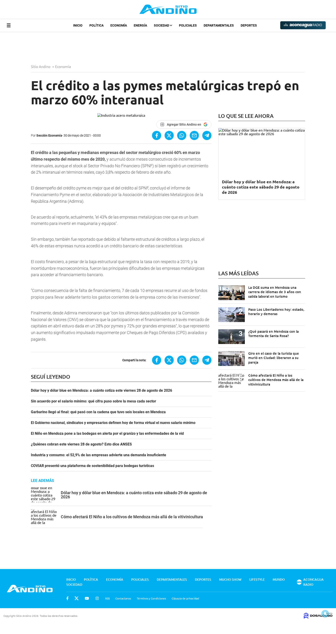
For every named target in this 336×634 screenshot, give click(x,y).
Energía (140, 25)
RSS (107, 598)
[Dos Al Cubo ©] (318, 617)
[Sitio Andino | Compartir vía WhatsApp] (181, 135)
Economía (118, 25)
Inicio (78, 25)
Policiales (188, 25)
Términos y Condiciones (151, 598)
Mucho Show (230, 579)
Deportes (249, 25)
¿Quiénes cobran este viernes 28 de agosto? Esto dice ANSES (81, 444)
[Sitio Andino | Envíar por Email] (194, 135)
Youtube (87, 598)
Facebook (67, 598)
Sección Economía (49, 135)
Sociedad (162, 25)
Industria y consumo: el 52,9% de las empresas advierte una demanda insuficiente (98, 455)
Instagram (97, 598)
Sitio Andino (41, 66)
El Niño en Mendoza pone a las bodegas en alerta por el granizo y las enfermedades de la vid (107, 433)
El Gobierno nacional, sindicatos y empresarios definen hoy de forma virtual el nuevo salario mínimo (113, 423)
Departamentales (219, 25)
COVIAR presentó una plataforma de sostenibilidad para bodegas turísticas (92, 466)
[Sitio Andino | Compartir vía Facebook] (156, 135)
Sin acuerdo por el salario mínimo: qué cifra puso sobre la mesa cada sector (93, 401)
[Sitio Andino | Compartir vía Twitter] (169, 135)
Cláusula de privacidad (185, 598)
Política (96, 25)
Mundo (279, 579)
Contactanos (123, 598)
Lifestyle (257, 579)
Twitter (76, 598)
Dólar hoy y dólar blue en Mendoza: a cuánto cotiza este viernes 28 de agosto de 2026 (101, 390)
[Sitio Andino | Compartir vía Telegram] (206, 135)
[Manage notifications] (325, 613)
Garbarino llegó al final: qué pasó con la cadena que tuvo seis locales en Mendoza (98, 412)
